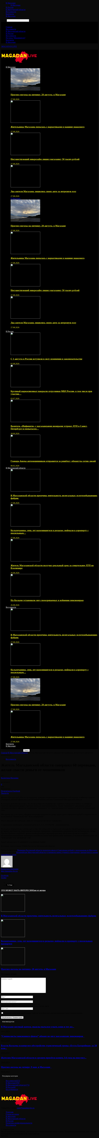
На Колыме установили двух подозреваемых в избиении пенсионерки (47, 600)
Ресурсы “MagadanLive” (15, 38)
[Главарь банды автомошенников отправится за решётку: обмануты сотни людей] (25, 456)
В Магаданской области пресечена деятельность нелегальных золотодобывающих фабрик (48, 915)
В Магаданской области (15, 10)
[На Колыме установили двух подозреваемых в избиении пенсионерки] (25, 596)
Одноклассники (12, 1114)
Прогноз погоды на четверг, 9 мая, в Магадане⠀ (26, 1067)
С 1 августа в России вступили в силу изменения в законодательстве (46, 359)
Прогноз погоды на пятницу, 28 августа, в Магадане (38, 94)
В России (10, 7)
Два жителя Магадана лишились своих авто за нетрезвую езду (43, 191)
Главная (9, 27)
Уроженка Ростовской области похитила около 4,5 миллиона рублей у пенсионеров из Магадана (57, 850)
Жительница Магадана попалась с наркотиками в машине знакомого (48, 127)
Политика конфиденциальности (19, 1123)
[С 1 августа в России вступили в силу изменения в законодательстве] (25, 354)
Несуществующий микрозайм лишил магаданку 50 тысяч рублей (45, 159)
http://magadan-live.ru (9, 871)
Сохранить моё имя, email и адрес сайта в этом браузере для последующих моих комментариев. (43, 1013)
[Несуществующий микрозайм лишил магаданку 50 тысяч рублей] (25, 154)
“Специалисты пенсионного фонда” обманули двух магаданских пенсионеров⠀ (43, 1036)
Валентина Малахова (9, 778)
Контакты (10, 14)
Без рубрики (12, 1089)
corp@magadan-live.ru (25, 1108)
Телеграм (9, 1112)
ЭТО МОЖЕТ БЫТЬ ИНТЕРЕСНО (17, 890)
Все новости (11, 12)
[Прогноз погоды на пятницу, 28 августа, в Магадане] (25, 90)
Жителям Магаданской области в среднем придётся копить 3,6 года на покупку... (43, 1057)
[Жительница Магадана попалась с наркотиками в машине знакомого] (25, 122)
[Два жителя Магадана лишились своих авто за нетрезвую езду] (25, 187)
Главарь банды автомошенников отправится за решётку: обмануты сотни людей (53, 461)
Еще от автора (39, 890)
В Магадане (11, 3)
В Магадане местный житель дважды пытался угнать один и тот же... (37, 1026)
